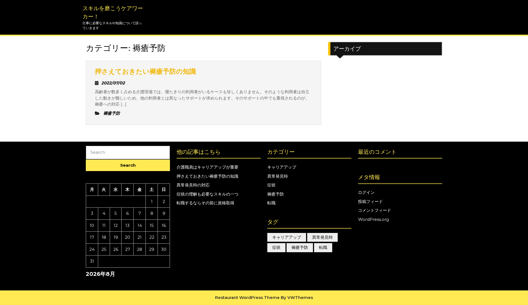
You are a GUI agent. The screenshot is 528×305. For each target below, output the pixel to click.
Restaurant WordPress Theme (247, 297)
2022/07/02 (113, 83)
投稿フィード (370, 201)
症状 (271, 185)
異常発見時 (277, 176)
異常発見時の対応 (193, 185)
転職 (271, 202)
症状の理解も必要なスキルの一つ (207, 194)
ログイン (366, 192)
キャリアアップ (281, 167)
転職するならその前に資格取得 (205, 202)
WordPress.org (373, 219)
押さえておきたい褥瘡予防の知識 (145, 71)
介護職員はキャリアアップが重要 (207, 167)
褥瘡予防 (275, 194)
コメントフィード (374, 210)
